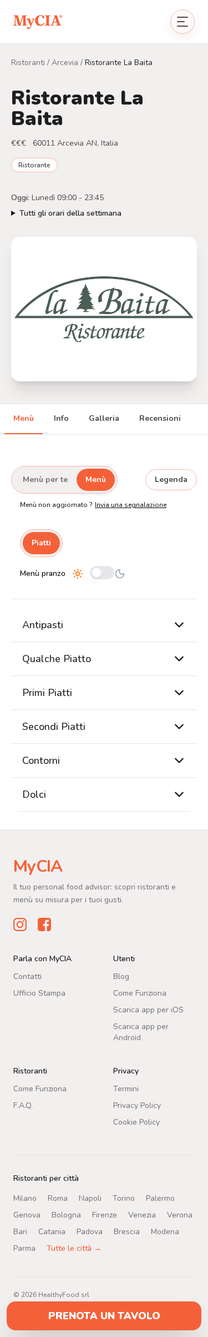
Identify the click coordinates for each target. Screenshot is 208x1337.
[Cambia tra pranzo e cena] (102, 573)
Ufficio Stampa (39, 993)
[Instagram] (20, 924)
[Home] (37, 21)
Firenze (104, 1215)
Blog (121, 976)
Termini (126, 1088)
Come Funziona (139, 993)
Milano (25, 1198)
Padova (90, 1231)
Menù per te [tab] (45, 479)
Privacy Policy (137, 1105)
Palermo (160, 1198)
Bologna (66, 1215)
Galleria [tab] (104, 418)
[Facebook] (44, 924)
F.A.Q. (23, 1105)
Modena (165, 1231)
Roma (58, 1198)
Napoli (90, 1198)
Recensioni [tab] (160, 418)
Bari (20, 1231)
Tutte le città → (74, 1248)
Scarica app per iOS (148, 1010)
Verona (179, 1215)
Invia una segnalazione (130, 504)
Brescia (127, 1231)
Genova (26, 1215)
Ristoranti (28, 62)
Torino (124, 1198)
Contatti (27, 976)
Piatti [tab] (41, 543)
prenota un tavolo (104, 1316)
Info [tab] (61, 418)
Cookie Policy (136, 1122)
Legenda (171, 479)
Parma (24, 1248)
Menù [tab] (23, 418)
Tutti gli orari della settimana (70, 213)
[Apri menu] (182, 21)
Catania (51, 1231)
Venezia (142, 1215)
